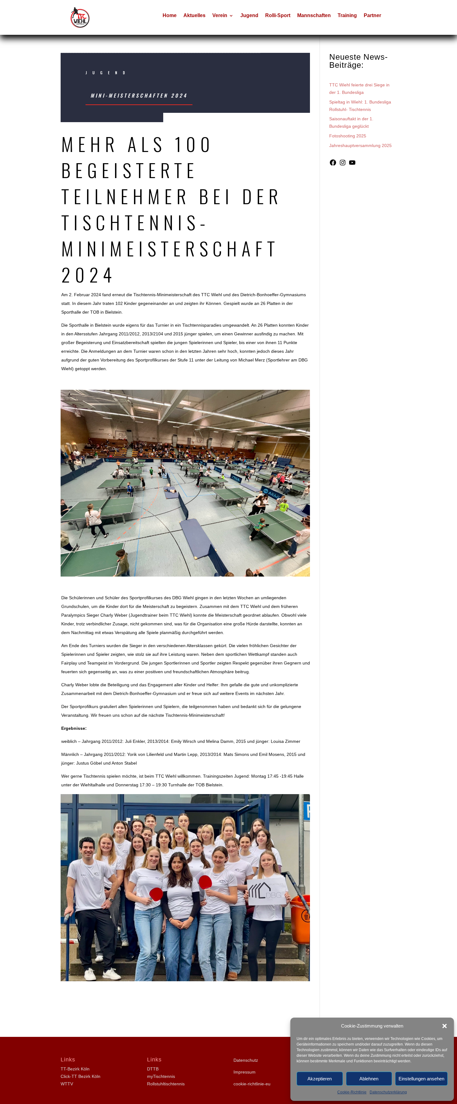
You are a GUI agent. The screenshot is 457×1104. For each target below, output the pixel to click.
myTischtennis (161, 1076)
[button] (444, 1026)
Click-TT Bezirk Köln (80, 1076)
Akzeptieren (319, 1078)
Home (170, 15)
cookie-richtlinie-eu (251, 1083)
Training (347, 15)
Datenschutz (245, 1060)
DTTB (153, 1068)
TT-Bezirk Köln (75, 1068)
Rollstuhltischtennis (166, 1083)
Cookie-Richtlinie (352, 1092)
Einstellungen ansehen (421, 1078)
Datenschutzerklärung (388, 1092)
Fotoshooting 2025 (347, 135)
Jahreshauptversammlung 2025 (360, 145)
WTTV (67, 1083)
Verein (219, 15)
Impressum (244, 1072)
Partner (372, 15)
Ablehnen (368, 1078)
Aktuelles (194, 15)
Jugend (249, 15)
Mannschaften (314, 15)
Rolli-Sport (277, 15)
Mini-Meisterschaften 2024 (138, 95)
